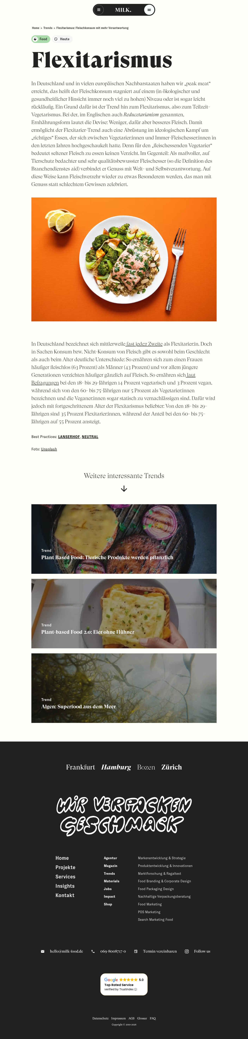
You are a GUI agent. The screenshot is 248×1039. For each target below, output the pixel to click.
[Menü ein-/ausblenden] (149, 10)
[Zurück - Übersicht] (99, 10)
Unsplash (49, 449)
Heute (64, 39)
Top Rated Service (118, 985)
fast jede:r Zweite (144, 344)
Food (43, 39)
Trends (47, 28)
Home (35, 28)
